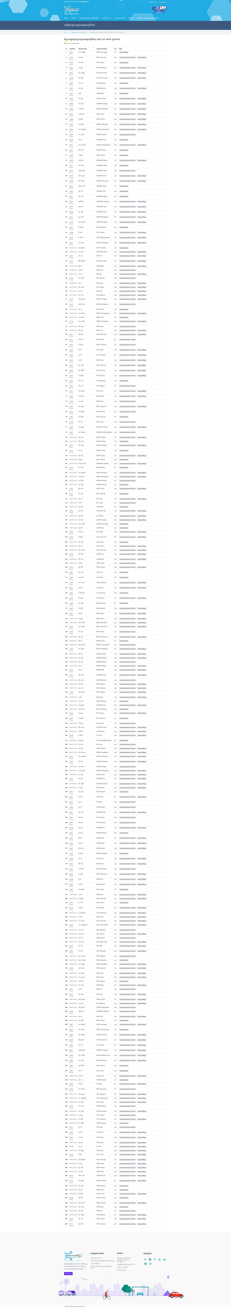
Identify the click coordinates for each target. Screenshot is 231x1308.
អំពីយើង (74, 18)
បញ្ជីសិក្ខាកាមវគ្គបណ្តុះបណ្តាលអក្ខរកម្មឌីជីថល (148, 18)
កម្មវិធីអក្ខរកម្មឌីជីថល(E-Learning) (89, 18)
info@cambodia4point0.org (126, 1264)
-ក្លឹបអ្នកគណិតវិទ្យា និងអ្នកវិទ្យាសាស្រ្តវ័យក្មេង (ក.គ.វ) (101, 1267)
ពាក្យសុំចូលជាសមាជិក (162, 2)
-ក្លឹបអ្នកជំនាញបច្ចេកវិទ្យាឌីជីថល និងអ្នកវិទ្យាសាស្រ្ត (102, 1261)
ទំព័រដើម (66, 18)
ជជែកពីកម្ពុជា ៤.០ (106, 18)
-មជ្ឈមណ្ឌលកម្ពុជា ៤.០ (96, 1258)
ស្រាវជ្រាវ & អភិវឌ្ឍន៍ (120, 18)
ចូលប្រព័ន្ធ (151, 2)
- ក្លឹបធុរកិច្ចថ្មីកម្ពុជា (95, 1263)
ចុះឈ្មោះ (155, 2)
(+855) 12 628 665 (122, 1267)
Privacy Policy (122, 1270)
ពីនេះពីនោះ (131, 18)
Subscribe (68, 1273)
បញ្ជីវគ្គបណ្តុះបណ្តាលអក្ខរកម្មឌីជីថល (78, 32)
